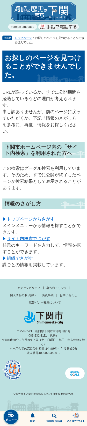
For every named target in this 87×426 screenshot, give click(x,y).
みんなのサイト (76, 418)
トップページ (23, 38)
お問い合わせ (68, 295)
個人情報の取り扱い (23, 295)
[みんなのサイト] (76, 418)
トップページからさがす (31, 219)
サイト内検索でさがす (28, 238)
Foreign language (22, 27)
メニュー (11, 417)
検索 (54, 418)
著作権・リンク (56, 287)
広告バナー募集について (45, 302)
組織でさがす (20, 258)
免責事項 (48, 295)
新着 (33, 418)
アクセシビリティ (28, 287)
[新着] (33, 418)
